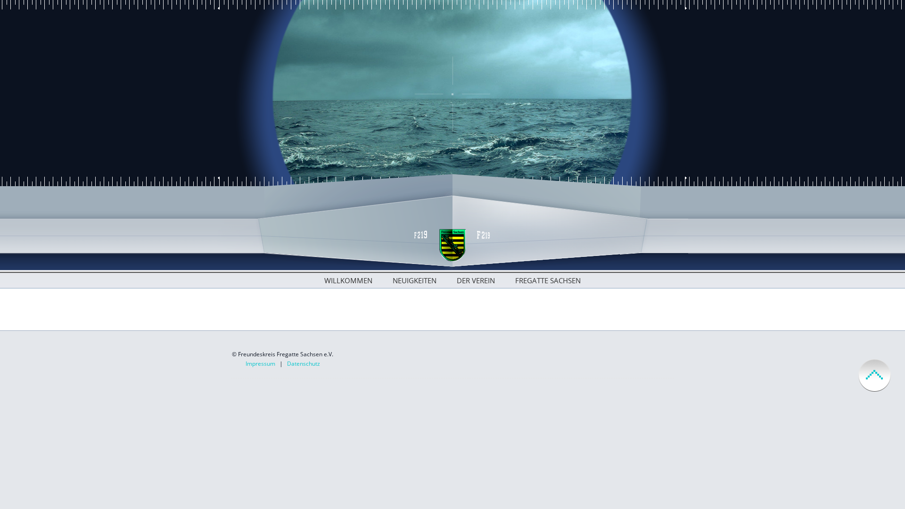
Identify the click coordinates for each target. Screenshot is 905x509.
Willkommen (348, 280)
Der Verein (476, 280)
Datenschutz (303, 364)
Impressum (260, 364)
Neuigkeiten (414, 280)
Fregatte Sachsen (548, 280)
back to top (874, 375)
